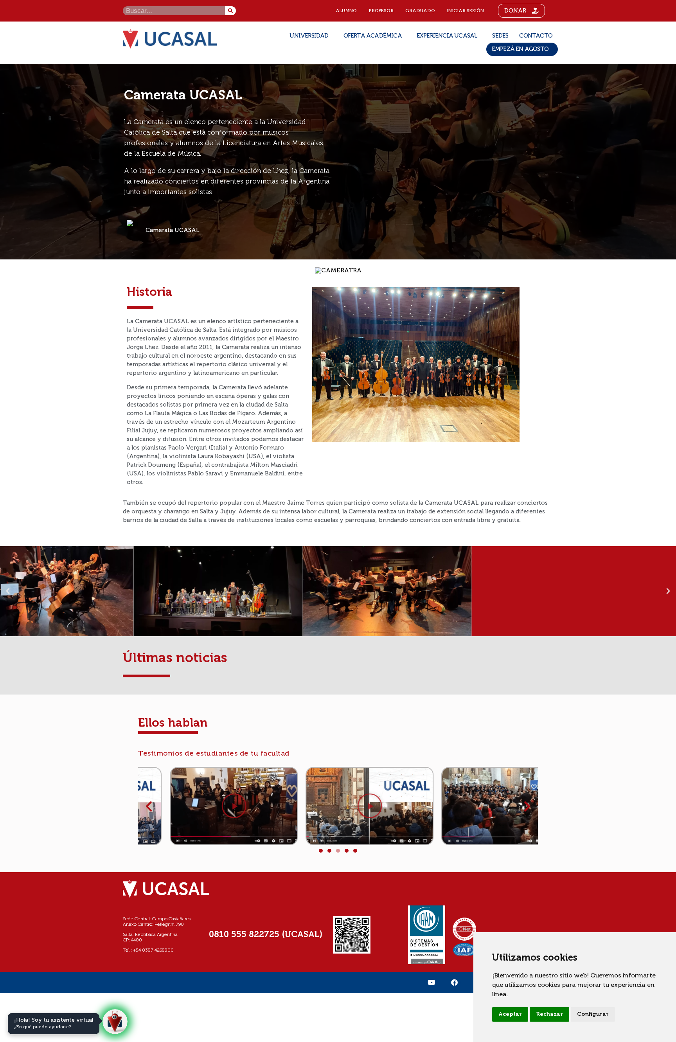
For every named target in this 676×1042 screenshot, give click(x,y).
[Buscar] (230, 10)
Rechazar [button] (549, 1014)
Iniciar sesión (465, 11)
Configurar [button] (593, 1014)
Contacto (535, 36)
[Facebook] (454, 982)
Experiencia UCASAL (447, 36)
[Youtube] (431, 982)
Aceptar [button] (510, 1014)
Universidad (308, 36)
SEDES (500, 36)
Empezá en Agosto (520, 49)
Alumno (346, 11)
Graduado (420, 11)
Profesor (381, 11)
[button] (8, 591)
